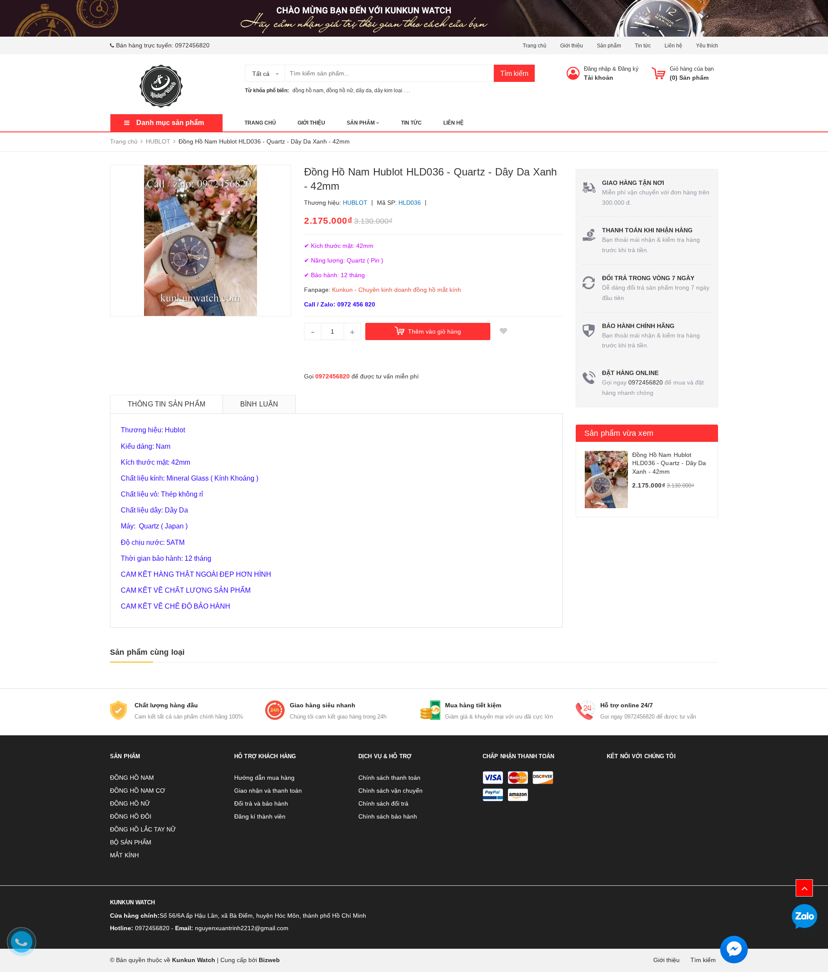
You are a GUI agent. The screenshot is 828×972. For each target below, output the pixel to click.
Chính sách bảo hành (387, 816)
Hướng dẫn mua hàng (264, 777)
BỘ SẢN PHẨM (130, 842)
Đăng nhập (597, 69)
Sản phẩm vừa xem (618, 433)
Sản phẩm (609, 46)
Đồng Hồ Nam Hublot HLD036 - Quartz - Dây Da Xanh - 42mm (669, 463)
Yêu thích (707, 46)
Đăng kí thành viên (259, 816)
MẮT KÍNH (124, 855)
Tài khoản (598, 77)
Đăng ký (628, 69)
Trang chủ (534, 46)
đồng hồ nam (307, 91)
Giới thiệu (571, 46)
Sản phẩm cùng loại (147, 652)
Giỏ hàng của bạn (692, 69)
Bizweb (269, 959)
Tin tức (643, 46)
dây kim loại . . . (392, 91)
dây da (364, 91)
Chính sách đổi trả (383, 803)
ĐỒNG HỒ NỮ (130, 803)
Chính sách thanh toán (389, 777)
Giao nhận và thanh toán (268, 790)
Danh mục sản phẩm (170, 122)
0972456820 (192, 45)
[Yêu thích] (503, 331)
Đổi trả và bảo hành (261, 803)
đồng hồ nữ (339, 91)
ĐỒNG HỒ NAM (132, 777)
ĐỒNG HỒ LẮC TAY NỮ (143, 829)
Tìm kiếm (514, 73)
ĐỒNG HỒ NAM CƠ (137, 790)
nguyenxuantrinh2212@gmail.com (242, 928)
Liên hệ (673, 46)
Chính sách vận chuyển (390, 790)
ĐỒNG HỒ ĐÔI (130, 816)
